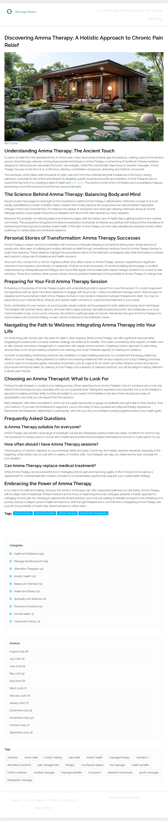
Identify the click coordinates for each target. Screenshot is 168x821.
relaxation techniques (120, 772)
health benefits (140, 765)
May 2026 (17, 673)
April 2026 (17, 681)
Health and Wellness (29, 553)
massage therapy (119, 757)
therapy (70, 765)
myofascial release (92, 765)
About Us (16, 800)
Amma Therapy (23, 513)
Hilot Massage (153, 10)
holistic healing (53, 757)
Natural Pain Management (93, 513)
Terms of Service (35, 800)
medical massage (43, 772)
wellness (12, 757)
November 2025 (22, 717)
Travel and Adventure (28, 606)
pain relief (74, 757)
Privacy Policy (43, 807)
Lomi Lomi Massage (107, 10)
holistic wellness (17, 772)
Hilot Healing (154, 18)
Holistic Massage (67, 513)
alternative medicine (19, 765)
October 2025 (20, 725)
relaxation (142, 757)
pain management (48, 765)
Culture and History (27, 621)
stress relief (31, 757)
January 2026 (19, 703)
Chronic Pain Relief (44, 513)
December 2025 (21, 710)
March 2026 (18, 688)
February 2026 (20, 695)
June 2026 (17, 666)
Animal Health (24, 613)
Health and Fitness (27, 591)
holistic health (94, 757)
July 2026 (17, 658)
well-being (77, 182)
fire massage (117, 765)
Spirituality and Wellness (30, 598)
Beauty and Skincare (28, 583)
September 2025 (21, 732)
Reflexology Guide (132, 10)
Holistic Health (25, 576)
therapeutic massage (19, 780)
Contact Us (69, 800)
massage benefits (71, 772)
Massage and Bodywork (31, 561)
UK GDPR (53, 800)
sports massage (148, 772)
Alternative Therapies (28, 568)
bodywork (95, 772)
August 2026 (19, 651)
